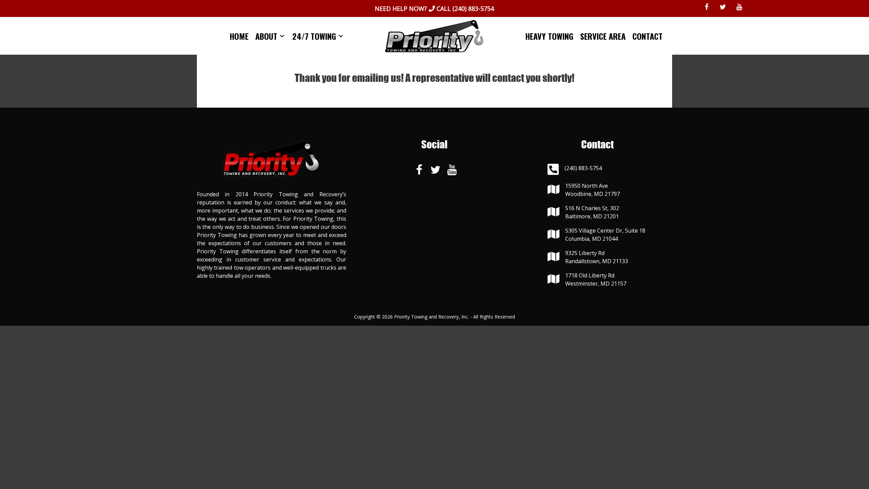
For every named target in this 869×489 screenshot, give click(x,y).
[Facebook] (706, 7)
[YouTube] (739, 7)
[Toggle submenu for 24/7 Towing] (341, 36)
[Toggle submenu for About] (282, 36)
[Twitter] (722, 7)
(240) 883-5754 (473, 8)
